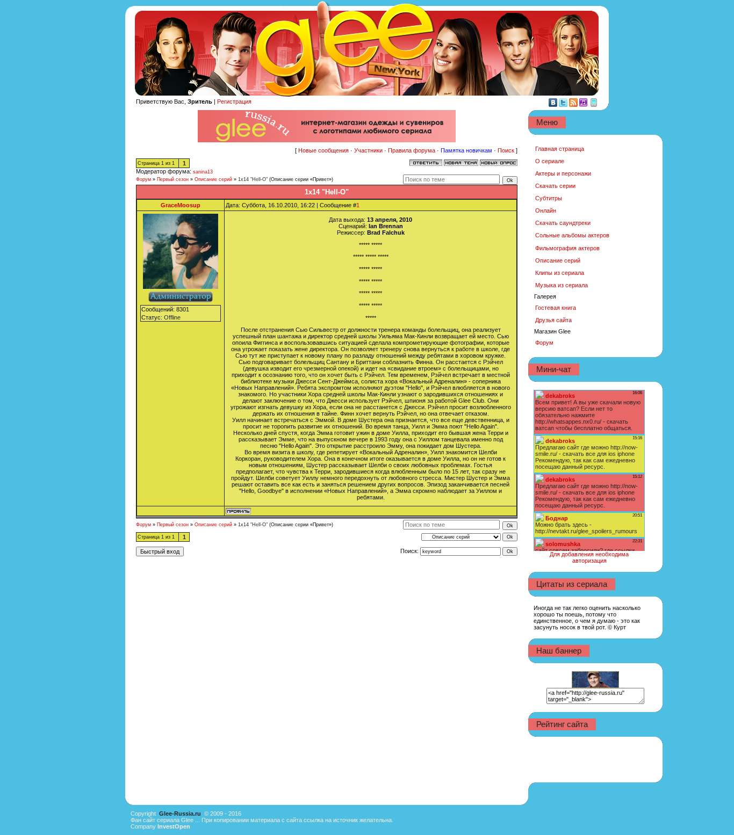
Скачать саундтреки (563, 223)
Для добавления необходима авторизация (589, 557)
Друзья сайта (553, 320)
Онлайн (545, 210)
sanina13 (203, 172)
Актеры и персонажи (563, 173)
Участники (368, 150)
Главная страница (559, 149)
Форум (143, 179)
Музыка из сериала (561, 285)
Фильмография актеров (567, 248)
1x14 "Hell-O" (253, 179)
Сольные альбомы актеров (572, 235)
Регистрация (234, 101)
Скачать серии (555, 186)
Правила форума (411, 150)
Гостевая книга (555, 307)
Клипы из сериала (559, 273)
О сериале (549, 161)
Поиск (506, 150)
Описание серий (213, 179)
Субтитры (548, 198)
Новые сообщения (323, 150)
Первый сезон (173, 179)
